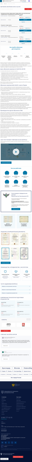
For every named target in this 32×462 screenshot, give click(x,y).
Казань (10, 371)
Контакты (3, 414)
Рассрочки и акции (5, 411)
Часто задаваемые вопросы (6, 408)
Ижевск (20, 374)
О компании (4, 397)
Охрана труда (18, 400)
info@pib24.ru (3, 423)
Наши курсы (18, 397)
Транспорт (18, 409)
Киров (4, 371)
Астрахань (3, 374)
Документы (3, 398)
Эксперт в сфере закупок (5, 35)
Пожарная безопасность (20, 403)
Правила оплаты (4, 403)
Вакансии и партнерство (5, 409)
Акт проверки (4, 400)
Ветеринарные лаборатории (20, 408)
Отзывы (3, 412)
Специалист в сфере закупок (6, 25)
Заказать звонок (24, 1)
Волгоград (9, 374)
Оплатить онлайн (4, 458)
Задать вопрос (6, 330)
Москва (17, 368)
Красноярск (26, 374)
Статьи (3, 401)
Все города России (16, 377)
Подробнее (23, 32)
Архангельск (27, 371)
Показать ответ (5, 345)
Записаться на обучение (6, 162)
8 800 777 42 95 (6, 417)
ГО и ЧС (17, 411)
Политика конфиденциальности (7, 406)
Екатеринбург (18, 371)
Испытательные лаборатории (21, 406)
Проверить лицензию (5, 262)
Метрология (18, 398)
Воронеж (15, 374)
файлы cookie (6, 448)
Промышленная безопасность (21, 401)
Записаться (25, 19)
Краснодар (6, 368)
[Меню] (1, 1)
